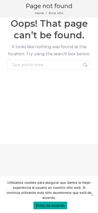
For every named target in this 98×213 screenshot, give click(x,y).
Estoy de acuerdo (50, 205)
